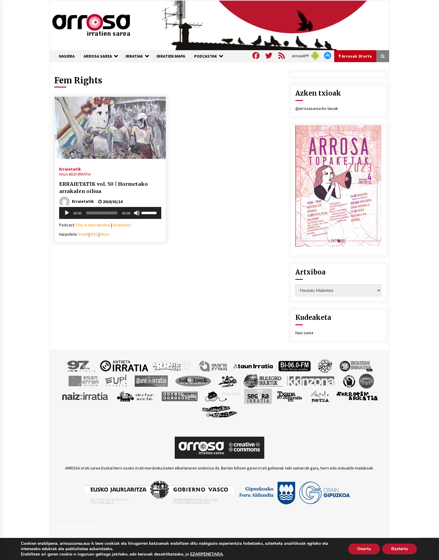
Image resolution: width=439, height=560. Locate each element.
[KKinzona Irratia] (311, 380)
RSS (94, 234)
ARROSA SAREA (98, 56)
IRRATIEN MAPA (170, 56)
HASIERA (67, 56)
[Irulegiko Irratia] (262, 380)
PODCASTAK (205, 56)
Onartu (364, 549)
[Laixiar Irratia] (366, 380)
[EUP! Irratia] (116, 380)
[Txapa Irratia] (289, 395)
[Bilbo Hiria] (294, 365)
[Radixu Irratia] (222, 395)
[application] (110, 213)
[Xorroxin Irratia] (357, 395)
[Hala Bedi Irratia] (193, 380)
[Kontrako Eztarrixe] (348, 380)
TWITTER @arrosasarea (75, 526)
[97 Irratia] (81, 365)
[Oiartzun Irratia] (135, 395)
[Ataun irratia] (253, 365)
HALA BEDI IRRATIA (75, 174)
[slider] (150, 212)
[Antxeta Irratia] (124, 365)
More (105, 234)
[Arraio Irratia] (172, 365)
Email (83, 234)
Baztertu (399, 549)
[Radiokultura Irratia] (179, 395)
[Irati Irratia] (228, 380)
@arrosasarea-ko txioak (316, 108)
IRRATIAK (134, 56)
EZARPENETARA (206, 554)
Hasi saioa (304, 332)
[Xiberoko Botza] (319, 395)
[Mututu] (137, 213)
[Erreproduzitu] (67, 213)
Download (122, 225)
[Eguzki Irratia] (355, 365)
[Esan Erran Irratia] (83, 380)
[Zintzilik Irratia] (220, 411)
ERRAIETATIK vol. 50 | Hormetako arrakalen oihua (103, 187)
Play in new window (93, 225)
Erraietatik (70, 168)
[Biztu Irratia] (325, 365)
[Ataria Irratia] (213, 365)
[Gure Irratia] (151, 380)
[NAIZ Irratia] (85, 395)
